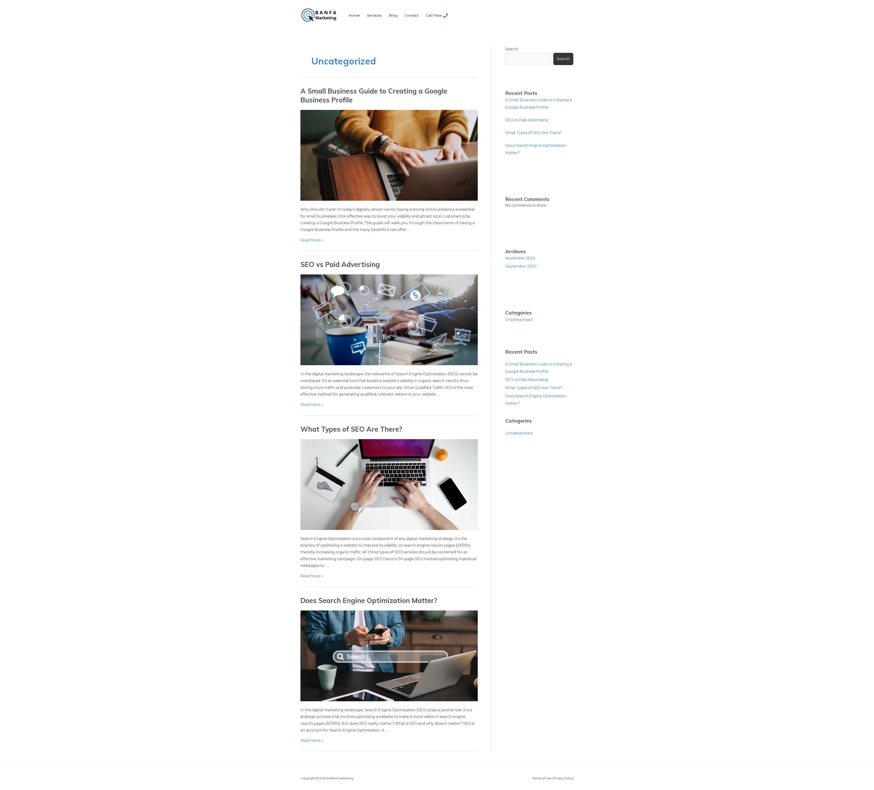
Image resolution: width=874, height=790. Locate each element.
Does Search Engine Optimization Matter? (368, 600)
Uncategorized (519, 319)
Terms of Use (541, 778)
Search (511, 49)
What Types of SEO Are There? (351, 429)
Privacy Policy (563, 778)
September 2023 (520, 266)
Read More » (311, 240)
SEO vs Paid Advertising (340, 264)
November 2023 (520, 258)
